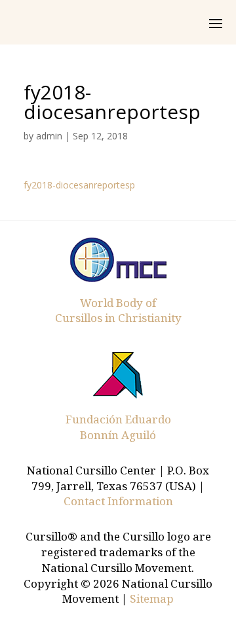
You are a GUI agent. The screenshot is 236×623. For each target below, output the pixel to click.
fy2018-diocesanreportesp (79, 185)
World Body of (118, 302)
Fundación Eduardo (118, 419)
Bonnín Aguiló (118, 434)
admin (49, 136)
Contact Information (118, 500)
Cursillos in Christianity (118, 317)
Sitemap (152, 598)
